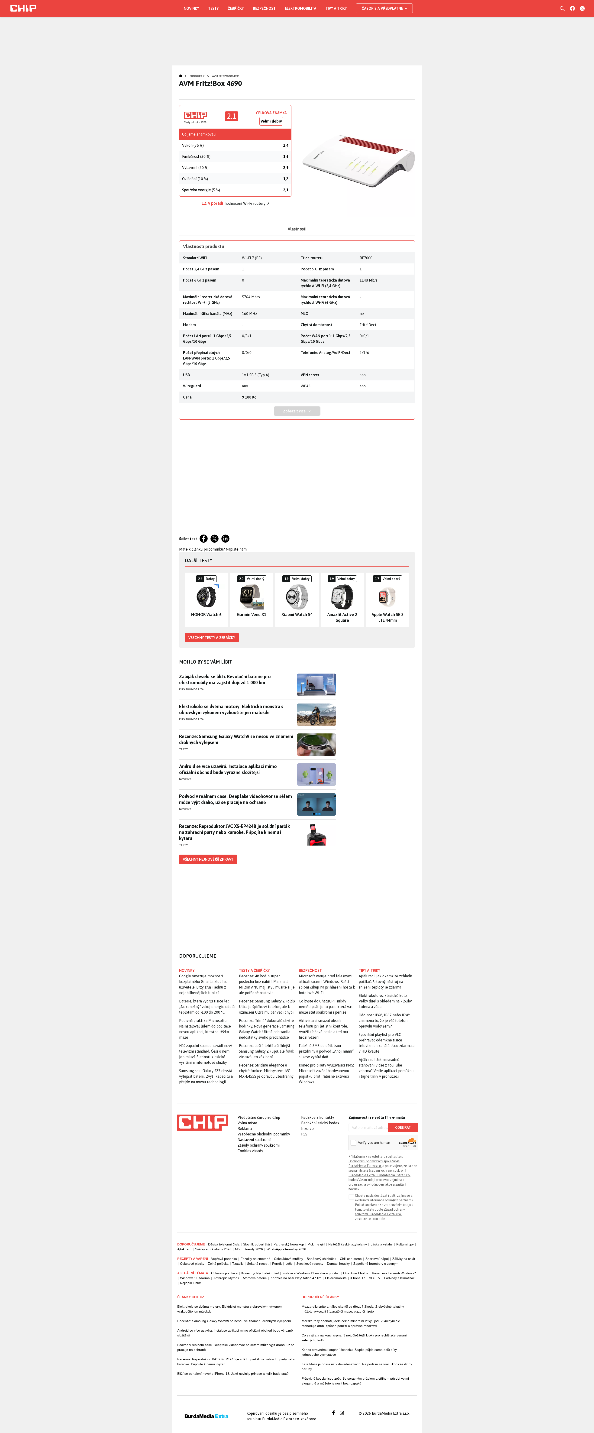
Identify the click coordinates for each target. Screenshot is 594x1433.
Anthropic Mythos (226, 1278)
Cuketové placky (192, 1263)
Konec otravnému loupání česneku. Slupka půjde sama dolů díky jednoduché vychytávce (349, 1352)
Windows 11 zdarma (195, 1278)
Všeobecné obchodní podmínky (264, 1134)
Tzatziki (237, 1263)
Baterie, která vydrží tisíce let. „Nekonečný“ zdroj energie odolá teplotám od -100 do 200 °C (207, 1006)
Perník (277, 1263)
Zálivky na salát (403, 1259)
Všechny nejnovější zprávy (208, 859)
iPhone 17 (357, 1278)
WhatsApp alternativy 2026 (286, 1249)
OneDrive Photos (355, 1273)
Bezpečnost (264, 8)
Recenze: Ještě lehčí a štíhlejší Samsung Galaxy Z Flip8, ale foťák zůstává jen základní (266, 1051)
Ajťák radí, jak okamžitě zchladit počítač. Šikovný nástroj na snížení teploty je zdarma (386, 981)
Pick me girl (316, 1244)
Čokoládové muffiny (288, 1259)
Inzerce (307, 1128)
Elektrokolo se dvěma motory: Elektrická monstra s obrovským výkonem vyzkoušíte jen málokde (231, 709)
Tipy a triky (336, 8)
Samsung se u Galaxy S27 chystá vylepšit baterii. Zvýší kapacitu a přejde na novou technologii (206, 1076)
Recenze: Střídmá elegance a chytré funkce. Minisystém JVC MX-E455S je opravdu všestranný (266, 1070)
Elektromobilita (300, 8)
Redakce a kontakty (317, 1117)
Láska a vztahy (382, 1244)
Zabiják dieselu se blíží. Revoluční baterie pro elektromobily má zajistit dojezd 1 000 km (225, 679)
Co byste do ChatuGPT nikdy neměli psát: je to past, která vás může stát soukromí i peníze (325, 1006)
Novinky (191, 8)
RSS (304, 1134)
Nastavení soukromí (254, 1140)
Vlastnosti (297, 229)
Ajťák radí (184, 1249)
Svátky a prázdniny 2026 (213, 1249)
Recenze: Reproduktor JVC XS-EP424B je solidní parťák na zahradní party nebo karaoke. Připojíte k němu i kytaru (234, 832)
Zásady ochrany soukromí (259, 1145)
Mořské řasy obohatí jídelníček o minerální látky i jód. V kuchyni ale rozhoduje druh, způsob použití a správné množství (351, 1323)
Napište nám (236, 549)
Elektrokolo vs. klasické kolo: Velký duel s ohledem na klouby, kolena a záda (385, 1001)
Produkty (197, 76)
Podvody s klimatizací (400, 1278)
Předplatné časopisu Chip (259, 1117)
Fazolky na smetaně (255, 1259)
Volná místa (247, 1123)
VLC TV (374, 1278)
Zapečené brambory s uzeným (375, 1263)
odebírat (403, 1127)
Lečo (289, 1263)
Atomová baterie (255, 1278)
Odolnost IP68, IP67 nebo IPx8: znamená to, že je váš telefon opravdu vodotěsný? (384, 1020)
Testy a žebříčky (254, 970)
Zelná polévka (218, 1263)
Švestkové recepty (309, 1263)
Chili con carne (351, 1259)
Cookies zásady (250, 1151)
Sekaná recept (257, 1263)
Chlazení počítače (224, 1273)
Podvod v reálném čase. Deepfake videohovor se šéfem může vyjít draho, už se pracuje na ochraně (235, 799)
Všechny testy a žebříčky (211, 637)
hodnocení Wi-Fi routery (245, 203)
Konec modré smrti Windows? (394, 1273)
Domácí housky (338, 1263)
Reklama (245, 1128)
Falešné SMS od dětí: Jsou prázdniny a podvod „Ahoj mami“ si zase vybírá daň (326, 1051)
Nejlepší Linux (190, 1283)
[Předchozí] (188, 599)
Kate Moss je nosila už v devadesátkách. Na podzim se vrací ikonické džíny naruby (357, 1366)
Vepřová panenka (224, 1259)
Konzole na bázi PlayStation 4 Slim (296, 1278)
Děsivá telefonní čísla (223, 1244)
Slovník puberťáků (256, 1244)
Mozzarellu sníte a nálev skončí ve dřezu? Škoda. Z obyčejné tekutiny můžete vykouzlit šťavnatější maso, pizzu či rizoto (353, 1309)
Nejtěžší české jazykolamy (347, 1244)
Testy (213, 8)
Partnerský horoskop (289, 1244)
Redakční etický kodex (320, 1123)
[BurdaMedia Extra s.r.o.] (202, 1123)
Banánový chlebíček (321, 1259)
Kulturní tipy (405, 1244)
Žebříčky (236, 8)
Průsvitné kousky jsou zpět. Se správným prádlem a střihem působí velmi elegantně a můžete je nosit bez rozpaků (355, 1381)
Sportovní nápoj (377, 1259)
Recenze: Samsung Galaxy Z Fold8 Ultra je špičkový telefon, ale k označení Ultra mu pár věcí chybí (267, 1006)
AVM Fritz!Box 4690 (225, 76)
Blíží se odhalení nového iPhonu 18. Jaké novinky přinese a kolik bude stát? (233, 1373)
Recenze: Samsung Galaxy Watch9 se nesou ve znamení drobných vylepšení (236, 739)
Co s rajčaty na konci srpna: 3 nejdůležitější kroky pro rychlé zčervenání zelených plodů (354, 1337)
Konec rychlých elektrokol (260, 1273)
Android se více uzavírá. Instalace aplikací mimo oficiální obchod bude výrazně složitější (228, 769)
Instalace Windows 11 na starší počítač (310, 1273)
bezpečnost (310, 970)
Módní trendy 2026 (249, 1249)
